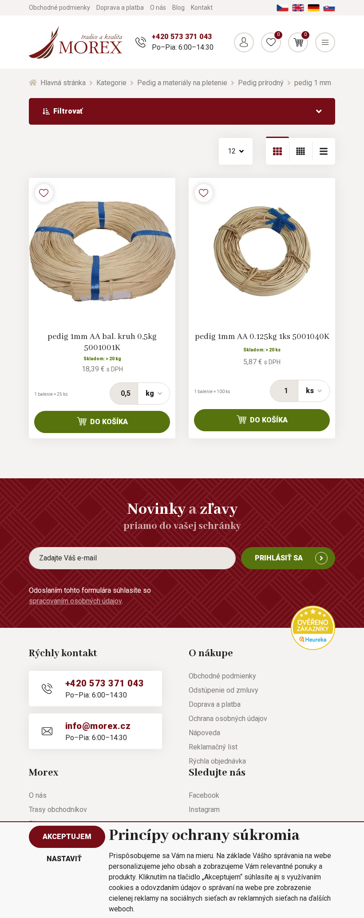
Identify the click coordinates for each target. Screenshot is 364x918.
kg (150, 393)
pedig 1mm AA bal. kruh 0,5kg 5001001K (102, 342)
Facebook (204, 795)
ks (310, 390)
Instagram (204, 809)
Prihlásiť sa (279, 558)
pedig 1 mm (312, 83)
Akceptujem (67, 836)
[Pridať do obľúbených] (44, 193)
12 (232, 151)
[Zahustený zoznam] (323, 151)
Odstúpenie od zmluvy (223, 690)
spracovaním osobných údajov (75, 601)
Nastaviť (64, 859)
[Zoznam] (300, 151)
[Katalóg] (277, 151)
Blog (178, 7)
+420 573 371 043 (182, 36)
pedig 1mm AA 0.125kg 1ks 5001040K (262, 336)
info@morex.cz (98, 726)
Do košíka (109, 422)
